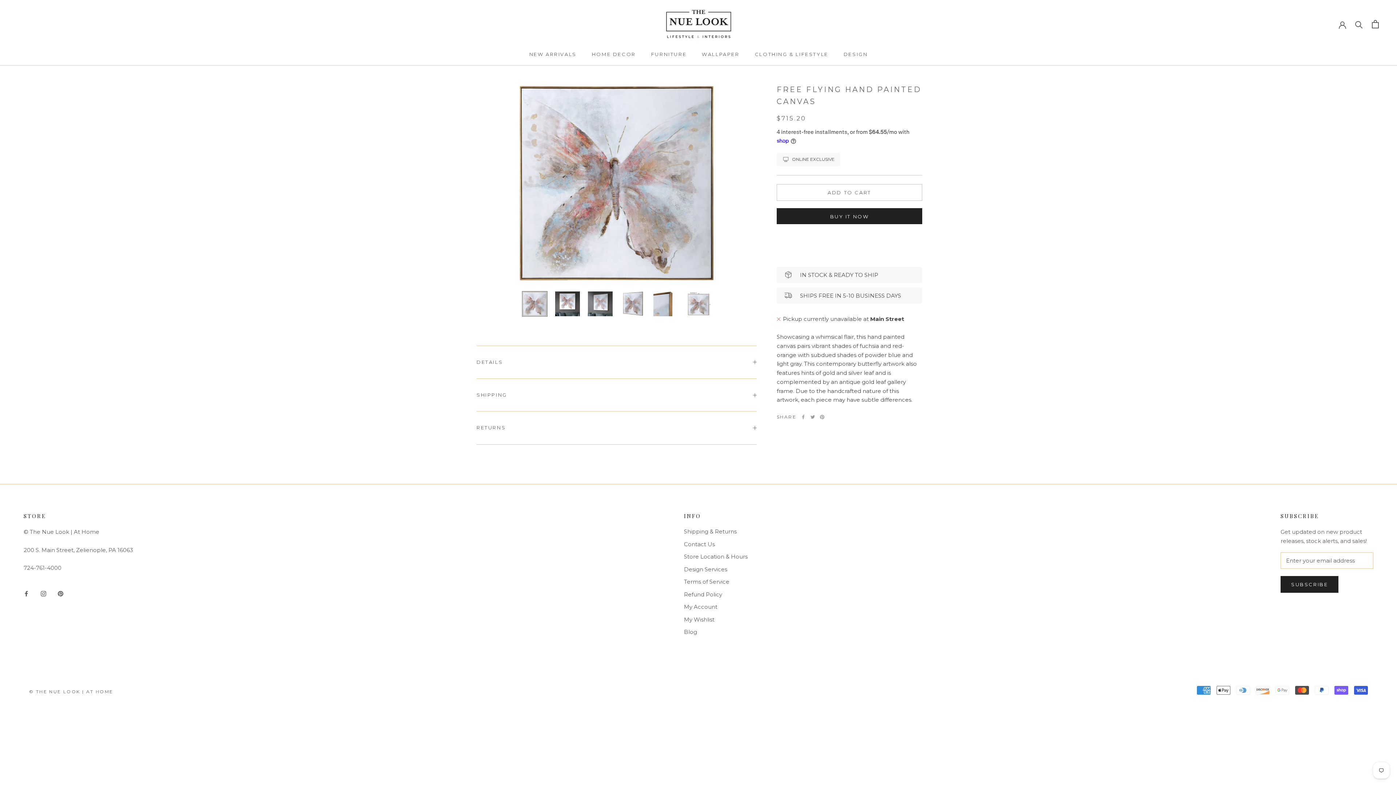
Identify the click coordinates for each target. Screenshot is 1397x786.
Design (856, 54)
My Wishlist (699, 619)
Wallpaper (720, 54)
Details (490, 362)
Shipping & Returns (710, 531)
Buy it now (849, 216)
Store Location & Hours (716, 556)
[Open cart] (1375, 24)
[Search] (1359, 24)
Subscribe (1309, 584)
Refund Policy (703, 594)
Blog (690, 631)
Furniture (668, 54)
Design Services (705, 569)
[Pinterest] (822, 417)
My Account (700, 606)
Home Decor (614, 54)
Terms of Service (706, 581)
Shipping (492, 395)
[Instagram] (43, 593)
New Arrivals (553, 54)
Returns (491, 427)
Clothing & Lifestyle (791, 54)
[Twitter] (813, 417)
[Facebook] (803, 417)
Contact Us (699, 544)
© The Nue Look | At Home (71, 691)
